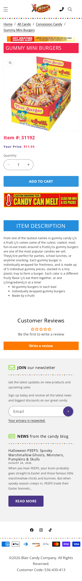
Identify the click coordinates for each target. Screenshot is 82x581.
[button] (6, 9)
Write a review (41, 346)
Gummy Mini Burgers (19, 30)
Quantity (10, 155)
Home (8, 24)
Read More (26, 501)
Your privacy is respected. (26, 420)
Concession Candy (49, 24)
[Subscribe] (68, 412)
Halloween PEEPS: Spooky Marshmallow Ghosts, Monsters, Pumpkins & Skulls (36, 455)
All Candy (24, 24)
